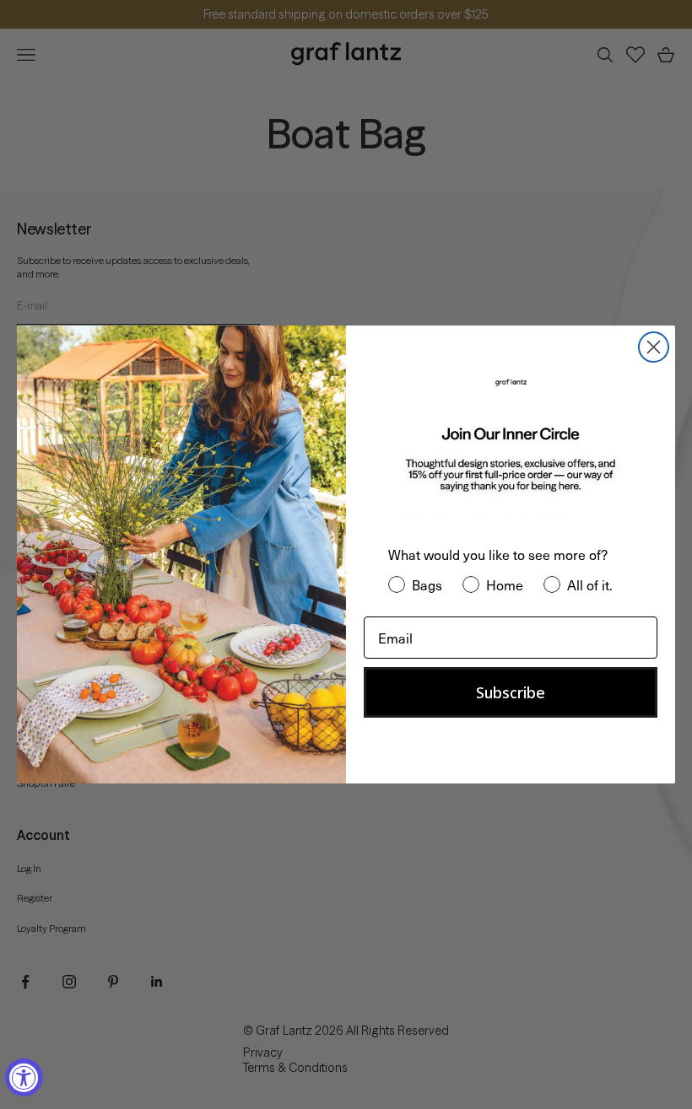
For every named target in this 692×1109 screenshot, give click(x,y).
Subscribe (510, 692)
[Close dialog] (653, 347)
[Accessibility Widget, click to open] (24, 1077)
